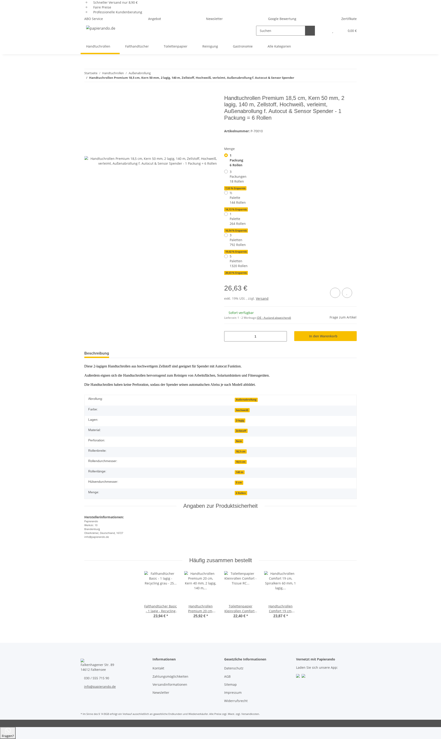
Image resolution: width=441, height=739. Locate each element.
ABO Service (93, 19)
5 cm (239, 482)
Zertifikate (349, 19)
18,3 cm (240, 451)
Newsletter (214, 19)
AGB (227, 676)
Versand (262, 298)
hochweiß (242, 410)
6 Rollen (241, 493)
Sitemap (230, 684)
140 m (239, 472)
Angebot (154, 19)
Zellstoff (241, 430)
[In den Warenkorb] (88, 92)
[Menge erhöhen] (282, 336)
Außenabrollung (246, 399)
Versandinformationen (170, 684)
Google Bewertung (282, 19)
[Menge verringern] (229, 336)
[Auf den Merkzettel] (347, 293)
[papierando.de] (100, 28)
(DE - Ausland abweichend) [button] (274, 318)
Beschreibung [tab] (96, 353)
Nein (239, 441)
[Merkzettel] (332, 31)
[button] (323, 31)
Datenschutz (233, 668)
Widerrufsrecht (236, 701)
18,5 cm (240, 461)
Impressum (233, 692)
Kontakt (158, 668)
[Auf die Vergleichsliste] (335, 293)
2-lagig (240, 420)
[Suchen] (310, 31)
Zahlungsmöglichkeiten (170, 676)
